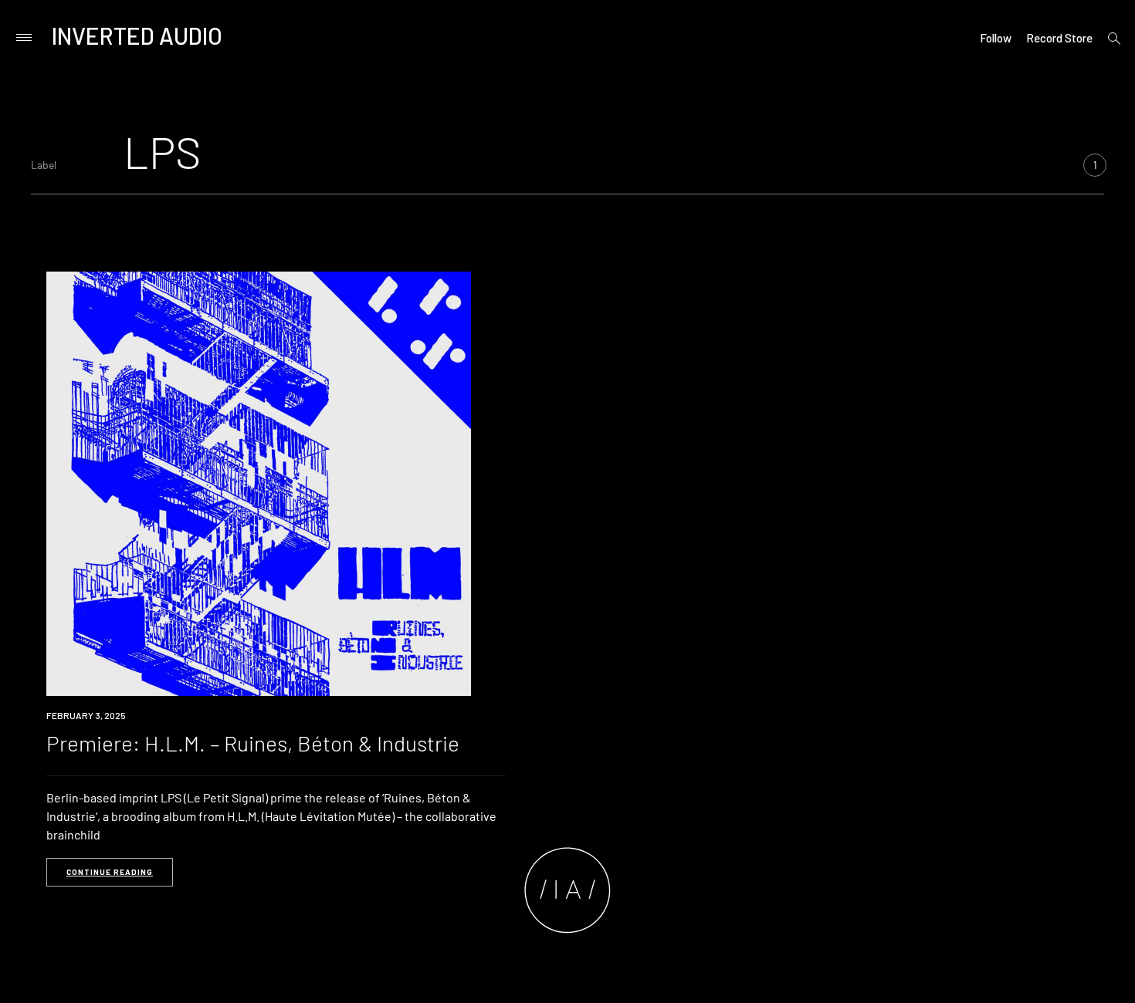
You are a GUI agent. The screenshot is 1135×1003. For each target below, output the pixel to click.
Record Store (1059, 38)
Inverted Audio (137, 35)
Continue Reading (109, 871)
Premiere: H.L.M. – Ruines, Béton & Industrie (252, 743)
